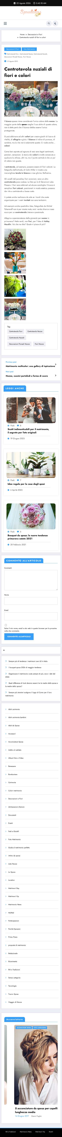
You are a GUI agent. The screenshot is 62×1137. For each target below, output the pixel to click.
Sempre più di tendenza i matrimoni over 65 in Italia (28, 661)
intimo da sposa (14, 855)
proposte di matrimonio (17, 945)
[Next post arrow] (55, 375)
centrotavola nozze (26, 54)
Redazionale (12, 953)
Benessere (12, 766)
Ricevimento (12, 961)
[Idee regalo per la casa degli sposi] (31, 464)
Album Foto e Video (16, 758)
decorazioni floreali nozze (13, 57)
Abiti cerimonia (14, 709)
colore (6, 145)
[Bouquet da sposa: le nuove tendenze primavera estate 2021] (31, 516)
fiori (30, 221)
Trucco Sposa (13, 994)
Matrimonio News (14, 904)
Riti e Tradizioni (14, 969)
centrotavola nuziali (40, 54)
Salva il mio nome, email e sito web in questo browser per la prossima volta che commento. (30, 629)
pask (12, 425)
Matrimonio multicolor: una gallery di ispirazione (30, 366)
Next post (9, 372)
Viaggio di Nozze (15, 1002)
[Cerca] (49, 23)
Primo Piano (12, 937)
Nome (6, 595)
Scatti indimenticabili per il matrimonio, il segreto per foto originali (28, 431)
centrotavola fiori (13, 54)
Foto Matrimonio (29, 49)
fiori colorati (18, 188)
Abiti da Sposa (13, 725)
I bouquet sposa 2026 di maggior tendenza (25, 667)
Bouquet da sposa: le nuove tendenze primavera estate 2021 (28, 537)
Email (6, 610)
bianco (8, 121)
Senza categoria (14, 977)
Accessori (12, 733)
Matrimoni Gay (13, 888)
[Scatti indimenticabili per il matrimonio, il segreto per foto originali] (31, 410)
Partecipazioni (13, 920)
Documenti (12, 815)
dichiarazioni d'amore (16, 807)
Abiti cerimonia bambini (17, 717)
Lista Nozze (12, 864)
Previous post (11, 362)
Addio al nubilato (14, 750)
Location (11, 880)
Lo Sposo (11, 872)
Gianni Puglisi (34, 1116)
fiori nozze (27, 57)
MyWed (11, 912)
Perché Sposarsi (14, 929)
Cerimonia (12, 782)
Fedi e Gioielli (13, 831)
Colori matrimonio (15, 790)
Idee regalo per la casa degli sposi (26, 484)
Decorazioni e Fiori (12, 49)
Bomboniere (12, 774)
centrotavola (10, 166)
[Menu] (5, 23)
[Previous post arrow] (55, 364)
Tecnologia (12, 986)
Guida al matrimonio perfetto (19, 847)
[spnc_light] (55, 23)
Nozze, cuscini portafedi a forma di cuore (27, 376)
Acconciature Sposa (15, 742)
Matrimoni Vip (13, 896)
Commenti (8, 568)
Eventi (10, 823)
